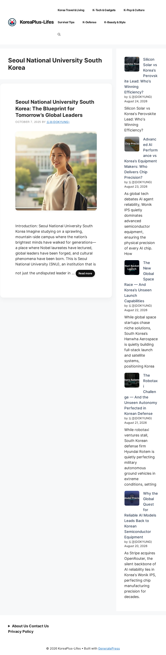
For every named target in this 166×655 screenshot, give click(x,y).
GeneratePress (109, 648)
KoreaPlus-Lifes (37, 22)
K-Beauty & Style (114, 22)
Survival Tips (66, 22)
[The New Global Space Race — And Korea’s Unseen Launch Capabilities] (131, 268)
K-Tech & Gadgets (104, 10)
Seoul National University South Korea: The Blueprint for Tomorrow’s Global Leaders (54, 108)
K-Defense (89, 22)
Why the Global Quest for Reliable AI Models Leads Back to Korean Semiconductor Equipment (141, 515)
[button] (59, 34)
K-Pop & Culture (134, 10)
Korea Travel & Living (71, 10)
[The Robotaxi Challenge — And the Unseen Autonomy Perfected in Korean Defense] (131, 381)
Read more (85, 273)
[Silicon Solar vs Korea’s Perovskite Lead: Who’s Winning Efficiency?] (131, 65)
